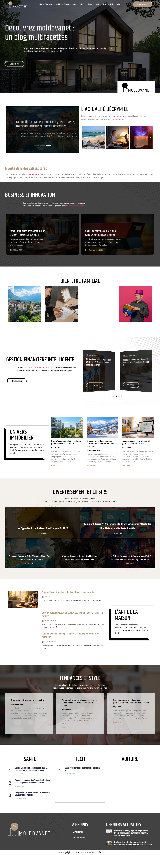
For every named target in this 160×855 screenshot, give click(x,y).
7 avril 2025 (47, 597)
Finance (66, 4)
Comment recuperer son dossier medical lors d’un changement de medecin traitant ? (32, 782)
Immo (74, 4)
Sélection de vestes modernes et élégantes (27, 700)
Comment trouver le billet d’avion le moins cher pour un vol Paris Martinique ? (29, 558)
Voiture (119, 4)
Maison (90, 4)
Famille (58, 4)
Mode (97, 4)
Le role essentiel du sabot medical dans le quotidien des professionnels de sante (31, 769)
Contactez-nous (78, 832)
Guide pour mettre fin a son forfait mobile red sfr (82, 769)
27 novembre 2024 (50, 621)
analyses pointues (119, 116)
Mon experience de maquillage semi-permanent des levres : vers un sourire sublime (131, 702)
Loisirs (82, 4)
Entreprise (48, 4)
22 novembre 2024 (50, 642)
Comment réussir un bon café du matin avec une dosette (68, 592)
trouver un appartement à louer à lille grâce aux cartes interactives (136, 443)
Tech (111, 4)
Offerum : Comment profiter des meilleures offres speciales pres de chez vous (80, 558)
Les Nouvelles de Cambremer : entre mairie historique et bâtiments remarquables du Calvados (133, 844)
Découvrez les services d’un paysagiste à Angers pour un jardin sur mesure (73, 614)
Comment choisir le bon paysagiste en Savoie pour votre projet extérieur (71, 635)
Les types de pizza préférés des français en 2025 (42, 528)
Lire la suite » (56, 466)
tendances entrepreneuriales (76, 205)
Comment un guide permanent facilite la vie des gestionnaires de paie (27, 233)
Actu (40, 4)
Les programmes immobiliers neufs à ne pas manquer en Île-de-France (66, 443)
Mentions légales (79, 837)
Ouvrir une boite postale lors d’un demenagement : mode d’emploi (100, 233)
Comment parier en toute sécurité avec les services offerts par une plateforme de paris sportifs (117, 526)
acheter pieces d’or (34, 174)
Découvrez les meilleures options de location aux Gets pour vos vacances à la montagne (102, 444)
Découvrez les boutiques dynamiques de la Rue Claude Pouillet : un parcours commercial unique (79, 703)
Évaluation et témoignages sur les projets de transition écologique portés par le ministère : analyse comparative (40, 123)
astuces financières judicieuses (38, 367)
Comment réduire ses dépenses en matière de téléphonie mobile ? (99, 362)
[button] (36, 145)
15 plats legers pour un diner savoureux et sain (134, 361)
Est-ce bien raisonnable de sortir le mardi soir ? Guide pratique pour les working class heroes (130, 558)
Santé (105, 4)
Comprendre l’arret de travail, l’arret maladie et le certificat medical (32, 794)
